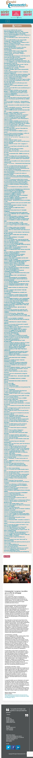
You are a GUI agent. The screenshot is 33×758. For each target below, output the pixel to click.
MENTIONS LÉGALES (10, 735)
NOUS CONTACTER (10, 740)
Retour (8, 556)
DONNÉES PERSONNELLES (12, 738)
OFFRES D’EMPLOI (10, 720)
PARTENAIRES (9, 741)
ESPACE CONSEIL (9, 728)
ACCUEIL (8, 717)
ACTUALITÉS (8, 718)
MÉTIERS (8, 726)
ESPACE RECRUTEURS (10, 722)
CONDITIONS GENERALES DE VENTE (14, 736)
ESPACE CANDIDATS (10, 721)
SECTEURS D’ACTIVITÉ (10, 727)
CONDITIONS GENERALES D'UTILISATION (15, 737)
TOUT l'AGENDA (9, 730)
